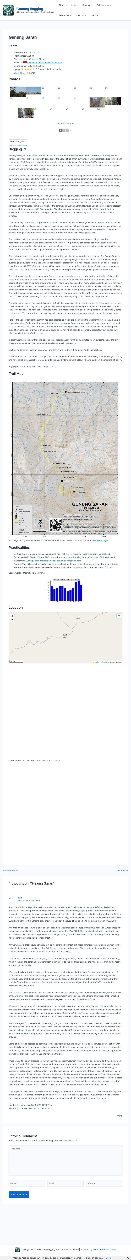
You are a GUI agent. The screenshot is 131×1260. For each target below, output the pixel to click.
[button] (66, 5)
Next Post (122, 870)
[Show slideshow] (66, 123)
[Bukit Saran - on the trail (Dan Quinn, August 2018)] (65, 102)
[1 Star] (22, 69)
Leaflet (96, 662)
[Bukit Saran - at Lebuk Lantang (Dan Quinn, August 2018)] (97, 92)
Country (86, 5)
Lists (73, 5)
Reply (119, 1115)
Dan (20, 898)
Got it (108, 1258)
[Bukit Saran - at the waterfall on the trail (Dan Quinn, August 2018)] (113, 102)
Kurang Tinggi (38, 59)
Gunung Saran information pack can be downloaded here (53, 560)
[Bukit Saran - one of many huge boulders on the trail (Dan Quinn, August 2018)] (81, 102)
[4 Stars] (31, 69)
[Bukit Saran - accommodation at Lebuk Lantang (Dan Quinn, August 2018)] (49, 102)
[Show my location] (119, 616)
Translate (24, 145)
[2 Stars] (25, 69)
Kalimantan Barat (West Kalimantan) (44, 62)
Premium (79, 15)
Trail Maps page (100, 540)
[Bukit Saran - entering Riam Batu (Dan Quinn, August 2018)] (65, 92)
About (62, 5)
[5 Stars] (33, 69)
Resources (64, 15)
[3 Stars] (28, 69)
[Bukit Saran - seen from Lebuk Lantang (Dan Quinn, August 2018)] (81, 92)
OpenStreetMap (107, 662)
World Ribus (19, 73)
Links (92, 15)
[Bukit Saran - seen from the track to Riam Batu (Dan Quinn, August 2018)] (18, 92)
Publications (103, 5)
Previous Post (11, 870)
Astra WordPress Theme (104, 1249)
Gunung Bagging (29, 9)
